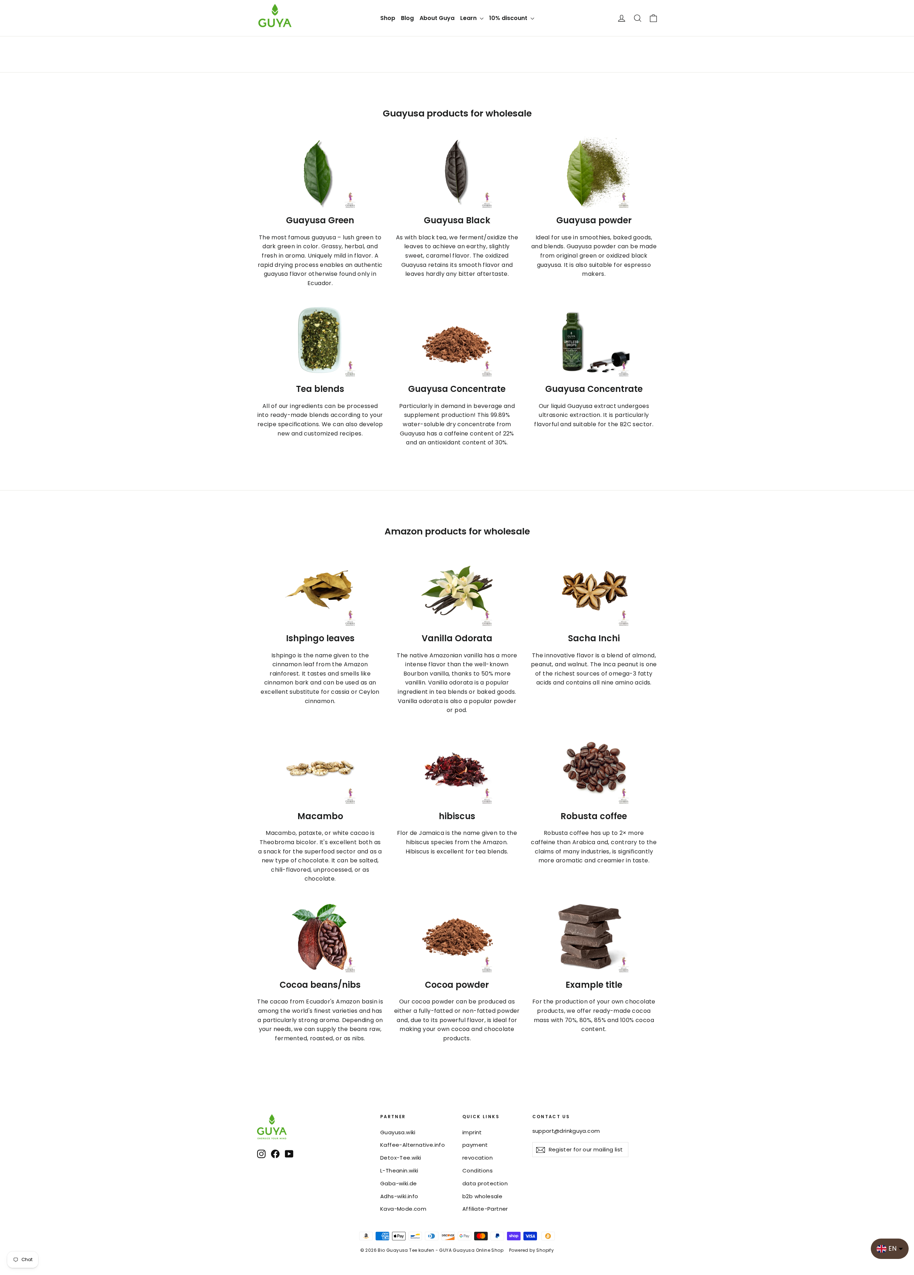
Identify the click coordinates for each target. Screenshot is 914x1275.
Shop (387, 18)
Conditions (477, 1170)
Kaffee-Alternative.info (412, 1145)
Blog (407, 18)
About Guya (437, 18)
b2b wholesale (482, 1196)
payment (475, 1145)
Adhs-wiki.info (399, 1196)
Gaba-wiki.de (398, 1183)
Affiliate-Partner (485, 1208)
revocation (477, 1157)
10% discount (509, 18)
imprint (472, 1132)
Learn (469, 18)
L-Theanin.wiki (399, 1170)
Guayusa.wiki (398, 1132)
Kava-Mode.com (403, 1208)
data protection (485, 1183)
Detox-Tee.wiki (400, 1157)
